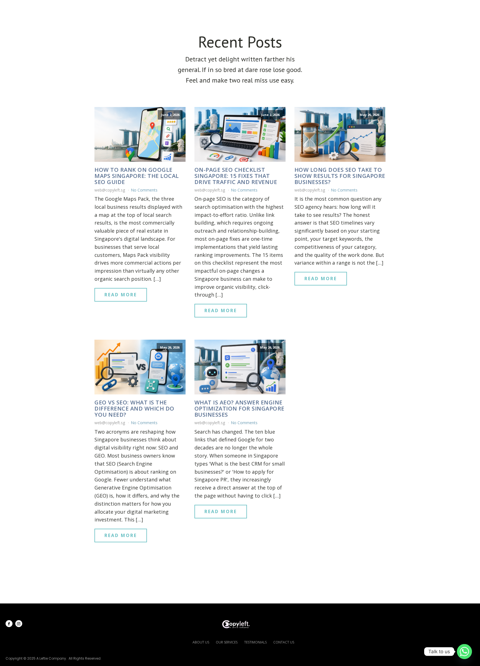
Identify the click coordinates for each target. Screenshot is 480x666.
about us (200, 642)
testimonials (255, 642)
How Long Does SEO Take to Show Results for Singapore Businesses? (339, 176)
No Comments (144, 190)
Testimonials (365, 8)
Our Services (316, 8)
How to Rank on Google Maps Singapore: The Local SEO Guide (136, 176)
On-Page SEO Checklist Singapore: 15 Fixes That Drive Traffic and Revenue (235, 176)
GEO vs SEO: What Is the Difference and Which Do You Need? (134, 408)
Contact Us (448, 8)
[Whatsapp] (464, 651)
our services (227, 642)
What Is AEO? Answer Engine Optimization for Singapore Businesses (239, 408)
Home (244, 8)
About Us (274, 8)
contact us (283, 642)
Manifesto (407, 8)
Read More (120, 295)
